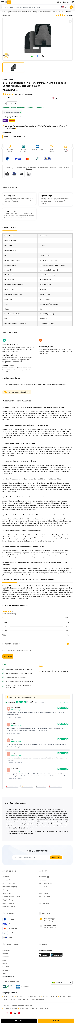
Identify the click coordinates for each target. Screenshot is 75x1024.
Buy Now (29, 169)
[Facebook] (4, 1013)
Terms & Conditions (10, 1009)
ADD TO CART (18, 1021)
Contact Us (6, 880)
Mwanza (5, 953)
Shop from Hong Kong (49, 996)
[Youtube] (12, 1013)
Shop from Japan (34, 996)
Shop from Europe (38, 999)
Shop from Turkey (23, 999)
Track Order (6, 893)
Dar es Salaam (7, 950)
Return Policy (43, 887)
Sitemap (5, 890)
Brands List (42, 880)
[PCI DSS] (7, 986)
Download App (44, 877)
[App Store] (44, 955)
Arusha (5, 960)
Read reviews (64, 702)
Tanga (4, 973)
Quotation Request (9, 883)
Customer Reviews (45, 883)
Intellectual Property (9, 887)
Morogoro (6, 970)
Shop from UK (21, 996)
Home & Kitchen (16, 12)
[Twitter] (16, 1013)
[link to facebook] (37, 56)
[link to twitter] (43, 56)
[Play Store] (56, 955)
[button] (59, 2)
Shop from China (9, 999)
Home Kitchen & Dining (29, 12)
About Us (5, 877)
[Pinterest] (20, 1013)
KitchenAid (6, 15)
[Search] (71, 7)
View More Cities (8, 977)
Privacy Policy (24, 1009)
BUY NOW (56, 1021)
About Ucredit (44, 893)
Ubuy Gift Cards (44, 897)
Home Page (6, 12)
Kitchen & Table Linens (45, 12)
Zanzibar (5, 957)
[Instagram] (8, 1013)
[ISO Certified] (21, 986)
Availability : (6, 98)
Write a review (8, 656)
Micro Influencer (8, 903)
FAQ (40, 890)
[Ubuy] (8, 2)
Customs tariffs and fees (11, 897)
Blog (40, 900)
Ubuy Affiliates (44, 903)
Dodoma (5, 967)
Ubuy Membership (8, 906)
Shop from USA (9, 996)
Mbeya (4, 963)
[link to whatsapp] (32, 56)
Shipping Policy (7, 900)
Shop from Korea (65, 996)
